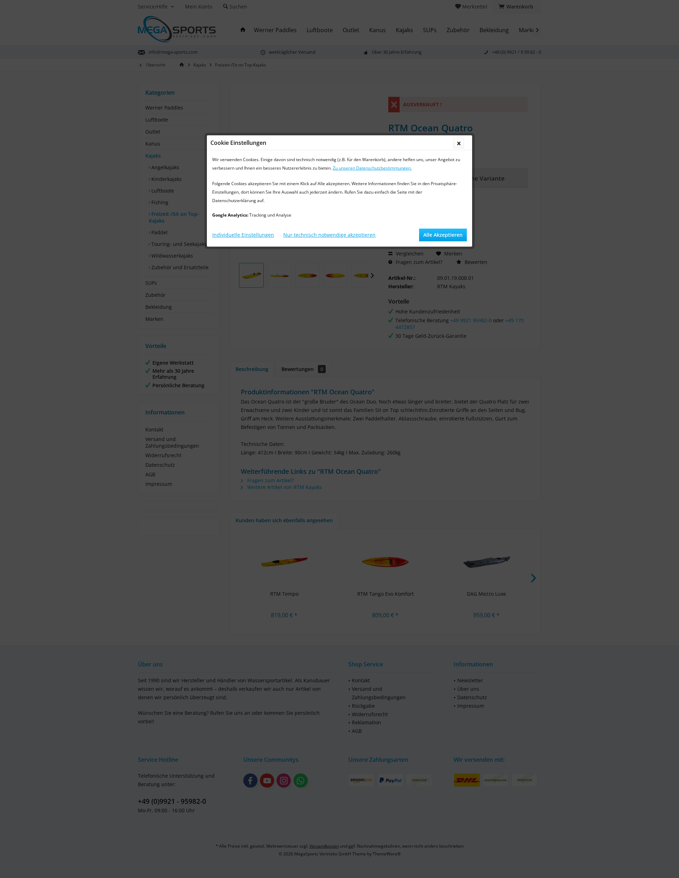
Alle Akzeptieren (443, 234)
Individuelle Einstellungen (243, 234)
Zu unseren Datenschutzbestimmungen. (372, 168)
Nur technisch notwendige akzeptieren (329, 234)
